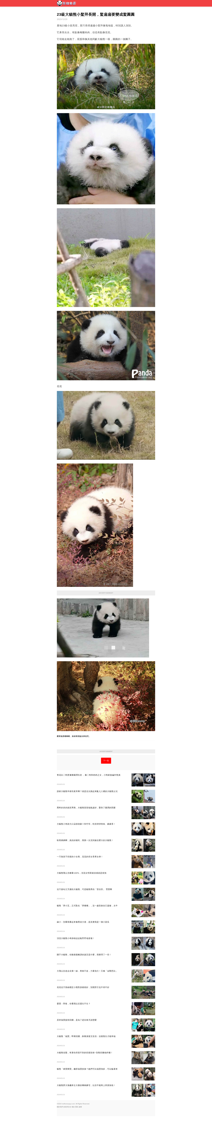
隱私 (76, 1107)
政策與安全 (67, 1107)
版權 (80, 1107)
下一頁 (106, 761)
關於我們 (60, 1107)
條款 (73, 1107)
